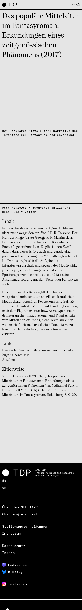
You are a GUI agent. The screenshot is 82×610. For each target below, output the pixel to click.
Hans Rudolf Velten (19, 212)
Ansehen (8, 360)
